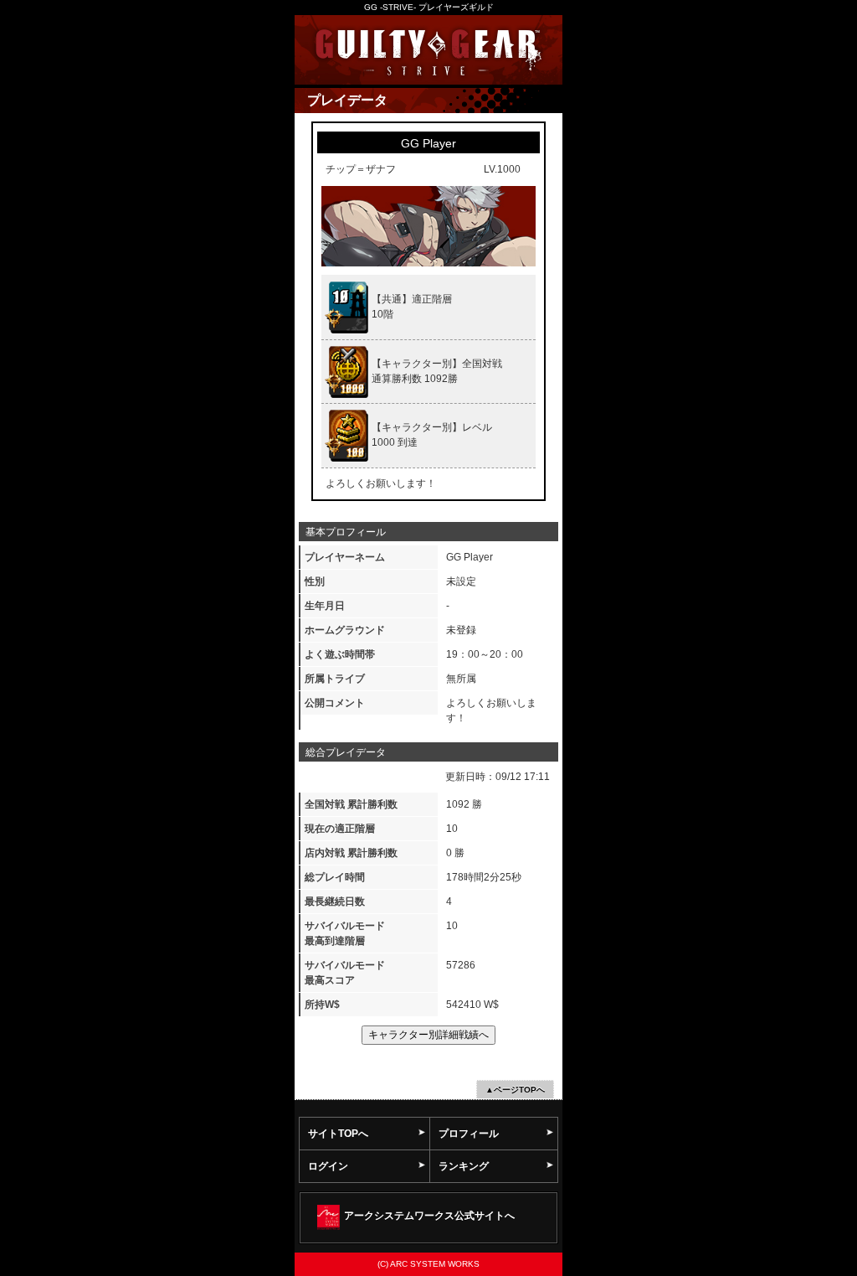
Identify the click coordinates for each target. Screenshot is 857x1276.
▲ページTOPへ (515, 1089)
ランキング (464, 1166)
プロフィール (469, 1133)
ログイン (328, 1166)
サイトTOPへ (338, 1133)
